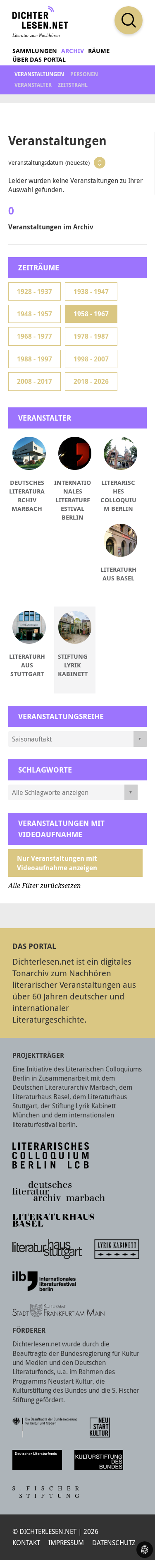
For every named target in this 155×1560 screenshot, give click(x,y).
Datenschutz (114, 1542)
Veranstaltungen (39, 74)
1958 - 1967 (91, 313)
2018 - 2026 (91, 381)
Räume (99, 50)
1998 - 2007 (91, 359)
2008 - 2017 (34, 381)
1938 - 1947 (91, 291)
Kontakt (26, 1542)
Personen (84, 74)
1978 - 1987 (91, 336)
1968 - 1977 (34, 336)
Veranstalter (33, 85)
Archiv (72, 50)
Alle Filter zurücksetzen (44, 886)
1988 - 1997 (34, 359)
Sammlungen (34, 50)
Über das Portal (39, 59)
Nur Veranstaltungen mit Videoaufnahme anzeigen (57, 863)
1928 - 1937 (34, 291)
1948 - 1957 (34, 313)
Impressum (66, 1542)
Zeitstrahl (73, 85)
